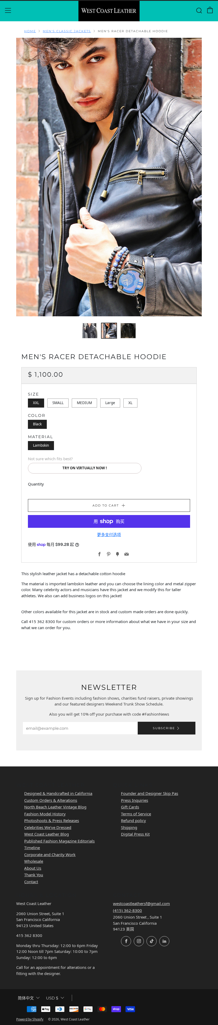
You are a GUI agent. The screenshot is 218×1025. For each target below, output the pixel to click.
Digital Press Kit (135, 834)
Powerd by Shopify (29, 1019)
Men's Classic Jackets (67, 31)
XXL (36, 402)
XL (130, 402)
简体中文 (26, 998)
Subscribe (164, 728)
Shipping (129, 827)
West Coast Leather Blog (46, 834)
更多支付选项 (109, 534)
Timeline (32, 847)
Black (37, 424)
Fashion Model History (45, 813)
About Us (32, 868)
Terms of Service (136, 813)
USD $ (52, 998)
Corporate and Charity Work (50, 854)
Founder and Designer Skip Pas (149, 793)
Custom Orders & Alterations (50, 800)
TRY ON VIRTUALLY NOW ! (84, 468)
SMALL (58, 402)
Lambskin (41, 445)
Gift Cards (130, 807)
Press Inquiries (134, 800)
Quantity (36, 484)
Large (110, 402)
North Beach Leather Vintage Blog (55, 807)
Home (30, 31)
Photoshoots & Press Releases (51, 820)
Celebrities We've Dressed (47, 827)
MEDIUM (84, 402)
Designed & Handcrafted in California (58, 793)
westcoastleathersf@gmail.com (141, 903)
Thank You (33, 874)
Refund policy (133, 820)
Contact (31, 881)
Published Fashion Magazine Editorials (59, 841)
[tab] (90, 331)
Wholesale (33, 861)
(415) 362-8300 (127, 910)
